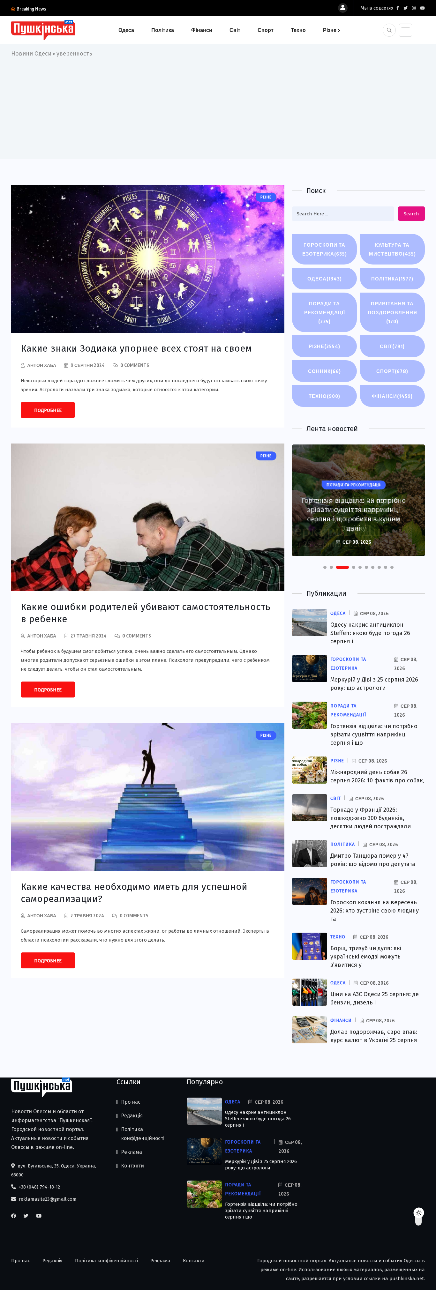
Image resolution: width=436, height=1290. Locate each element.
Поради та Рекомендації (324, 312)
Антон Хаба (41, 365)
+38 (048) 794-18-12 (39, 1187)
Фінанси (201, 30)
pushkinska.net (406, 1278)
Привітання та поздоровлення (392, 312)
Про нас (130, 1102)
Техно (298, 30)
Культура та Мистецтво (392, 249)
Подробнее (48, 410)
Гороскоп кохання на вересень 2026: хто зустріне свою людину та (374, 910)
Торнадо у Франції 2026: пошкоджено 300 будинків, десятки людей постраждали (370, 818)
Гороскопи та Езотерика (324, 249)
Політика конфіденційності (142, 1133)
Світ (234, 30)
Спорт (266, 30)
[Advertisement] (218, 106)
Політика (162, 30)
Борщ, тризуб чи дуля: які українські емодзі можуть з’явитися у (365, 956)
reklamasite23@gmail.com (47, 1199)
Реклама (131, 1152)
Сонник (324, 371)
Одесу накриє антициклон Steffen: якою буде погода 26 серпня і (370, 633)
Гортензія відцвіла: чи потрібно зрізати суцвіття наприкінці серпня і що (373, 734)
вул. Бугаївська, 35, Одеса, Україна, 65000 (53, 1170)
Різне (329, 30)
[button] (325, 567)
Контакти (132, 1166)
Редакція (132, 1116)
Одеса (126, 30)
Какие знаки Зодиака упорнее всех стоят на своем (136, 348)
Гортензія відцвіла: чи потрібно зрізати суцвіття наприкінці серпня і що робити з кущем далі (354, 514)
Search (411, 214)
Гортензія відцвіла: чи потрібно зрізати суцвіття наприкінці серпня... (121, 8)
